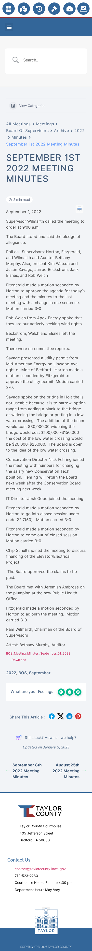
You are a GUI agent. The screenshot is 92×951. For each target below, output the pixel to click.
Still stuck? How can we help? (50, 737)
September (40, 672)
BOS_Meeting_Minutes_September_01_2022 (38, 653)
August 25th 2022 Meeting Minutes (66, 770)
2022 (79, 130)
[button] (9, 27)
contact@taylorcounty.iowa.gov (40, 869)
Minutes (19, 137)
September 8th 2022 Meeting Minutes (27, 770)
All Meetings (18, 123)
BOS (22, 672)
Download (19, 660)
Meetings (45, 123)
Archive (61, 130)
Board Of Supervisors (27, 130)
